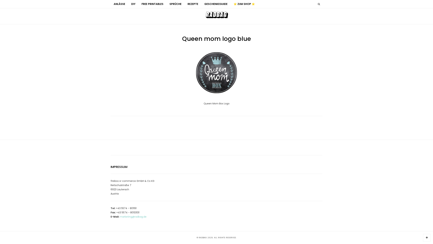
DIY (133, 4)
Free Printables (152, 4)
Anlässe (119, 4)
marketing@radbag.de (133, 216)
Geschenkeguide (215, 4)
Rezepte (193, 4)
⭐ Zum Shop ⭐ (244, 4)
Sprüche (175, 4)
